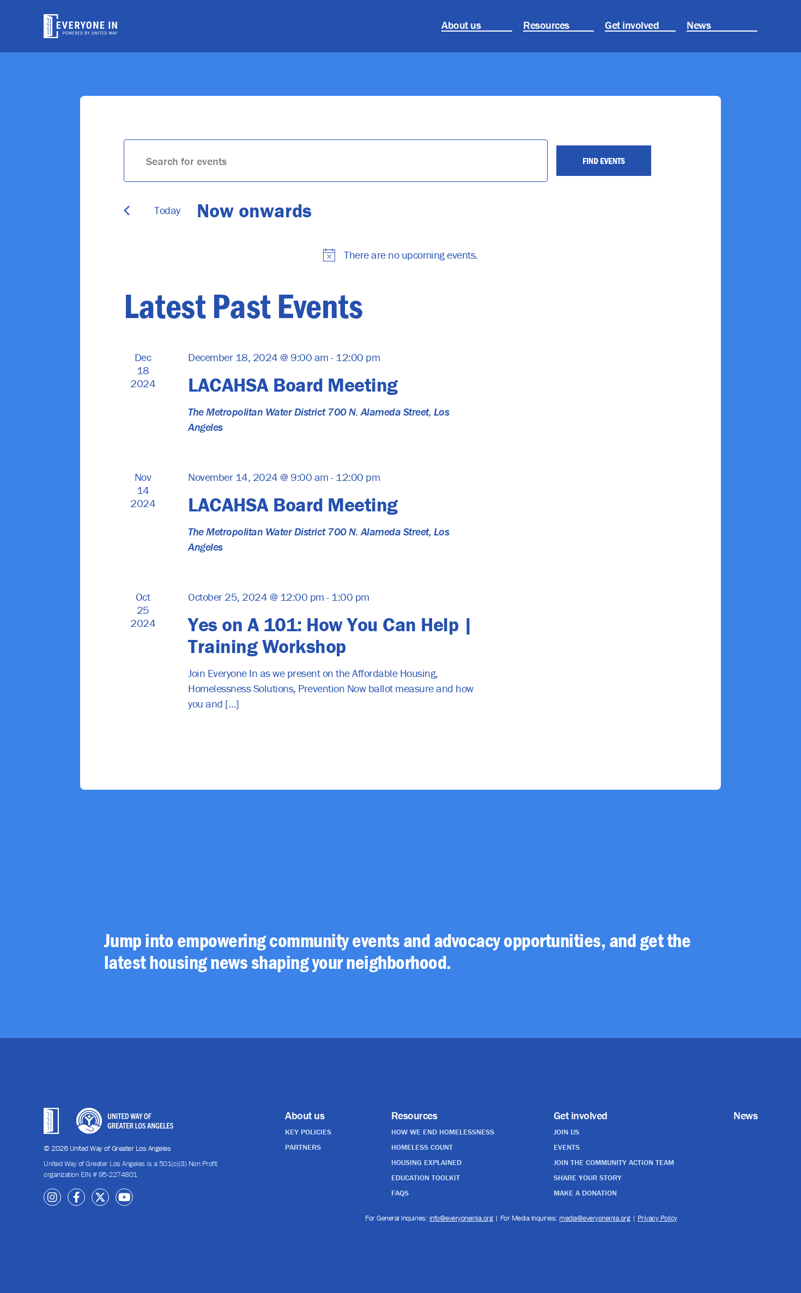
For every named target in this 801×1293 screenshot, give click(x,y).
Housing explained (426, 1162)
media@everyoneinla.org (594, 1218)
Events (567, 1147)
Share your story (588, 1177)
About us (461, 25)
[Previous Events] (127, 210)
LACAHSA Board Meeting (293, 385)
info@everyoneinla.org (461, 1218)
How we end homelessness (442, 1132)
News (699, 25)
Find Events (603, 160)
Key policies (308, 1132)
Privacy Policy (657, 1218)
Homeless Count (422, 1147)
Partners (303, 1147)
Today (167, 210)
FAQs (400, 1193)
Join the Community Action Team (614, 1162)
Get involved (632, 25)
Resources (546, 25)
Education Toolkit (425, 1177)
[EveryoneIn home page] (99, 26)
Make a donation (585, 1193)
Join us (566, 1132)
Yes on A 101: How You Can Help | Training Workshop (330, 635)
